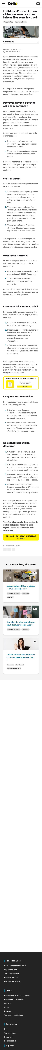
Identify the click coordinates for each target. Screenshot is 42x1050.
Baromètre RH (10, 1041)
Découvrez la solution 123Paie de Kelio (21, 537)
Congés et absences (13, 593)
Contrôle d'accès (11, 977)
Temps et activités (11, 973)
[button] (13, 549)
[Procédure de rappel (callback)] (38, 3)
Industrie (7, 1003)
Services (7, 1011)
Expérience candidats (14, 668)
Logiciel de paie (10, 969)
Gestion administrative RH (15, 965)
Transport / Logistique (13, 1015)
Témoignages (10, 1033)
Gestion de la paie (20, 22)
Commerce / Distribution (14, 999)
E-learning (8, 1037)
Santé (6, 1007)
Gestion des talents (12, 981)
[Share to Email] (9, 549)
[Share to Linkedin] (5, 549)
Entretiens (10, 665)
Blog (6, 1029)
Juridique (10, 597)
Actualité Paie (8, 22)
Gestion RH (25, 593)
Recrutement (20, 665)
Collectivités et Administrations (17, 995)
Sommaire (8, 42)
